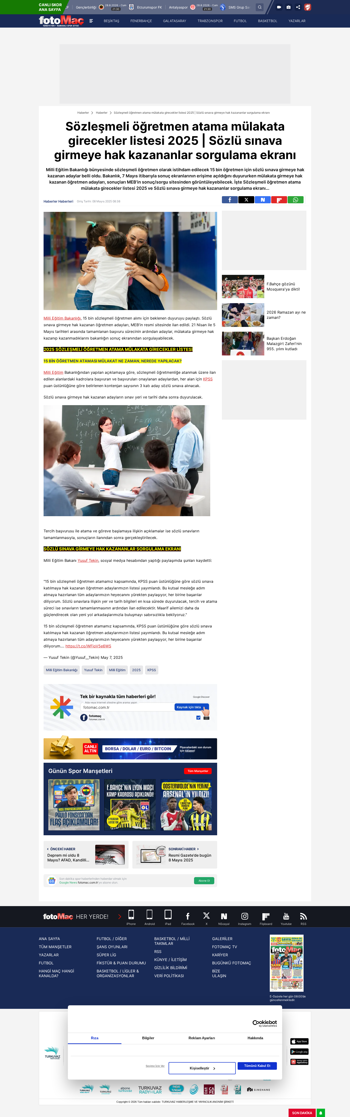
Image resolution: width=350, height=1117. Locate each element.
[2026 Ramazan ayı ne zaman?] (243, 315)
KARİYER (220, 954)
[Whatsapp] (296, 199)
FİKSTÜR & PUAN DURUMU (121, 963)
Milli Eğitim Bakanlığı (62, 318)
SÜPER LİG (106, 954)
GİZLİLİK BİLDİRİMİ (170, 967)
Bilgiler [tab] (148, 1038)
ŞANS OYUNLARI (112, 946)
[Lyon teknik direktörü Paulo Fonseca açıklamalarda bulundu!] (74, 804)
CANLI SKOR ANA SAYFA (50, 7)
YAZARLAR (49, 954)
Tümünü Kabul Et (257, 1066)
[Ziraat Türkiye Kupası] (307, 7)
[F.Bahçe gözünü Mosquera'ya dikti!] (243, 286)
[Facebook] (230, 199)
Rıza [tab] (94, 1038)
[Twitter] (246, 199)
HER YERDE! (92, 916)
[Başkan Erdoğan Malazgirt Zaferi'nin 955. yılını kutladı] (243, 343)
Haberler (83, 112)
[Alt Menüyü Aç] (91, 21)
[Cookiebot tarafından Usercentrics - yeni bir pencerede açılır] (256, 1023)
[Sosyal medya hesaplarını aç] (298, 7)
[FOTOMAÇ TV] (279, 7)
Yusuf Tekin (88, 560)
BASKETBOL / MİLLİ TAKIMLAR (172, 941)
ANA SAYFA (49, 938)
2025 (136, 670)
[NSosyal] (263, 199)
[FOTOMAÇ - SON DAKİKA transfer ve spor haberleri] (61, 21)
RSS (157, 951)
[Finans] (130, 747)
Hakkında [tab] (255, 1038)
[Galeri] (288, 7)
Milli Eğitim (53, 372)
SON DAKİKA (302, 1113)
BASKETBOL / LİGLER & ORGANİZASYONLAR (118, 973)
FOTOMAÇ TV (224, 946)
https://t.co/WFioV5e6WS (88, 646)
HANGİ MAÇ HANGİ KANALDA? (56, 973)
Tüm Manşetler (198, 771)
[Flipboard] (279, 199)
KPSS (208, 379)
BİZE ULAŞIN (219, 973)
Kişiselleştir (199, 1068)
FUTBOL (46, 963)
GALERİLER (222, 938)
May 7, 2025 (112, 657)
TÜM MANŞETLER (55, 946)
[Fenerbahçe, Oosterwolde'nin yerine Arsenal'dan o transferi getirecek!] (186, 804)
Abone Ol (204, 880)
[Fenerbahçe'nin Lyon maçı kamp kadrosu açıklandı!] (129, 804)
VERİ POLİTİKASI (169, 975)
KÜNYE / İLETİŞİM (170, 959)
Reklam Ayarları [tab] (202, 1038)
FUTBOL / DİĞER (112, 938)
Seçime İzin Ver (155, 1065)
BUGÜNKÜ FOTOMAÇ (231, 963)
